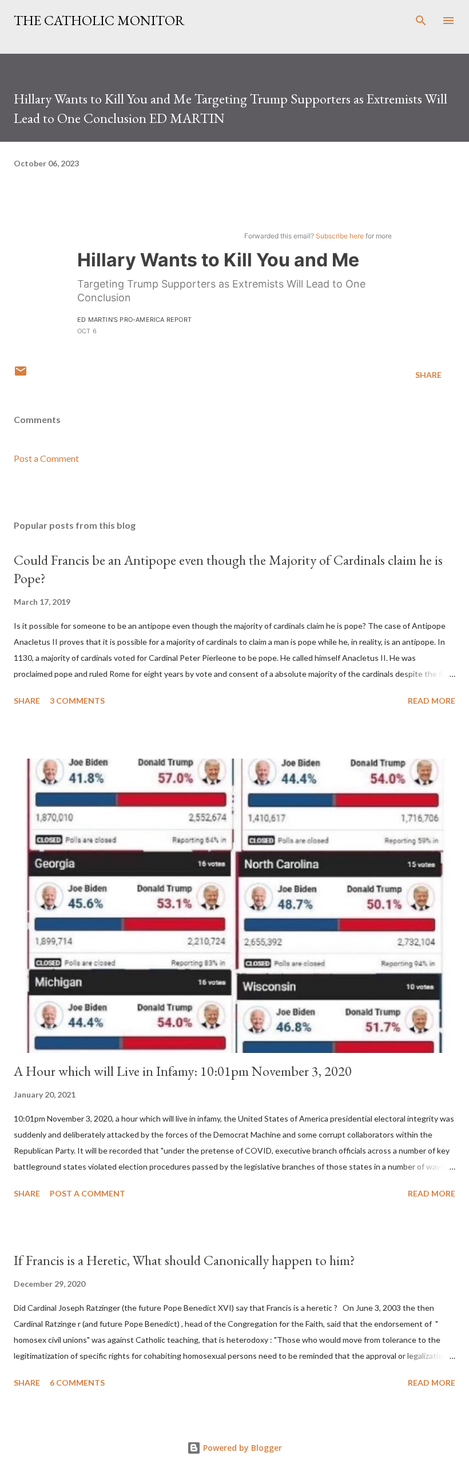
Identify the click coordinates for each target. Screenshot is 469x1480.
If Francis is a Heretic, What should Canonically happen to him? (184, 1260)
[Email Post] (20, 375)
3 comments (77, 700)
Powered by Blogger (241, 1447)
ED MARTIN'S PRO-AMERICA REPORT (134, 320)
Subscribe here (340, 236)
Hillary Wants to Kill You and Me (218, 260)
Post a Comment (46, 458)
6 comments (77, 1382)
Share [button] (428, 375)
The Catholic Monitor (99, 20)
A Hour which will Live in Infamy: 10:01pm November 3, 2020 (183, 1071)
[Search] (421, 20)
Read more (431, 700)
